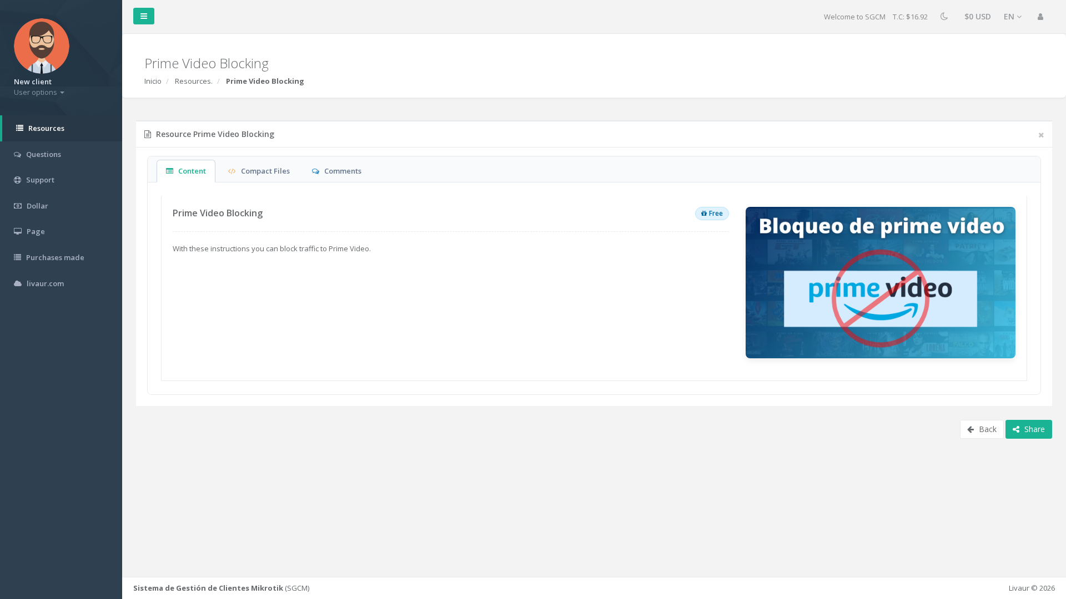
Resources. (194, 81)
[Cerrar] (1041, 135)
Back (987, 429)
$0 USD (977, 16)
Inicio (153, 81)
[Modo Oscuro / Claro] (946, 17)
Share (1033, 429)
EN (1010, 16)
